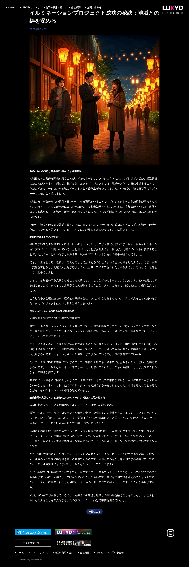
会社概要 (76, 7)
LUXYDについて (30, 7)
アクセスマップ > (33, 543)
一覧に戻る (94, 511)
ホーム (11, 7)
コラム (99, 552)
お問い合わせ (94, 7)
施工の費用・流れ (55, 7)
